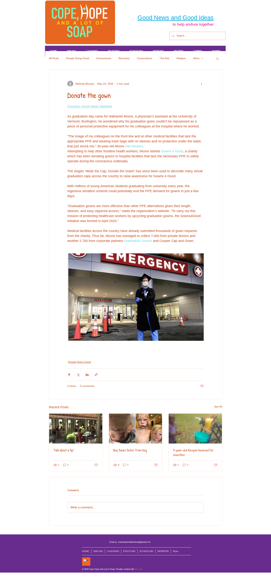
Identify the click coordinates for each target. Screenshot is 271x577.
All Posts (54, 58)
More (196, 58)
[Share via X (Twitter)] (78, 374)
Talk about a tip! (63, 450)
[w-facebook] (86, 561)
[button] (217, 58)
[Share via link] (96, 374)
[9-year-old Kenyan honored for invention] (195, 428)
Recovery (124, 58)
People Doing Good (77, 58)
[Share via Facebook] (69, 374)
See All (218, 406)
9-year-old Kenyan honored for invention (193, 452)
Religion (181, 58)
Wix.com (138, 569)
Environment (103, 58)
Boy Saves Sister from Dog (130, 450)
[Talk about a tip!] (75, 428)
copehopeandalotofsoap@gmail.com (134, 542)
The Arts (164, 58)
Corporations (144, 58)
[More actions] (201, 84)
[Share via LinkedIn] (87, 374)
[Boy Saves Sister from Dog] (135, 428)
